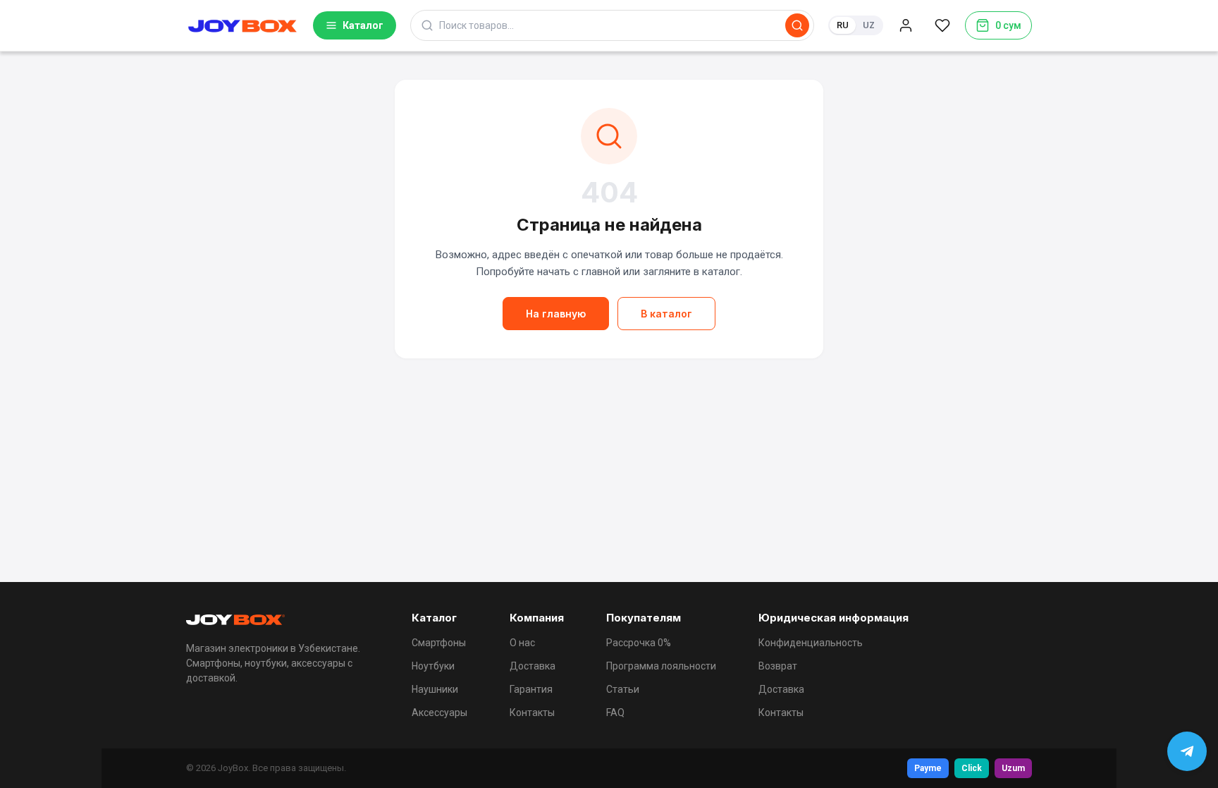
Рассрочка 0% (638, 642)
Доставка (532, 666)
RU (843, 25)
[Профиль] (906, 25)
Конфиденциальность (810, 642)
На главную (556, 314)
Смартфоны (439, 642)
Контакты (532, 712)
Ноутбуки (433, 666)
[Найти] (797, 25)
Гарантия (531, 689)
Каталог (363, 25)
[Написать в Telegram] (1187, 751)
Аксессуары (439, 712)
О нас (522, 642)
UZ (869, 25)
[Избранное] (942, 25)
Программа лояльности (661, 666)
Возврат (777, 666)
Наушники (435, 689)
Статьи (622, 689)
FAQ (615, 712)
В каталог (666, 314)
